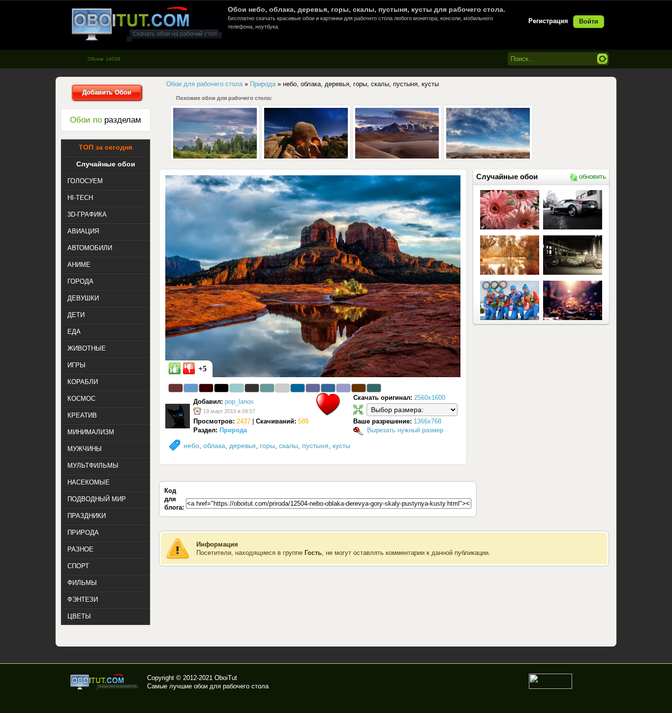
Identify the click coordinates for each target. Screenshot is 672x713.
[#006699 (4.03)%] (297, 388)
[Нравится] (175, 368)
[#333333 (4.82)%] (251, 388)
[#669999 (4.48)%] (267, 388)
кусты (341, 446)
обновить (592, 176)
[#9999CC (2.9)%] (343, 388)
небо (191, 446)
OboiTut (225, 677)
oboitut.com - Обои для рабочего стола (146, 23)
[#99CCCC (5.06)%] (236, 388)
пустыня (315, 446)
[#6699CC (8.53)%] (190, 388)
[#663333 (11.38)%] (175, 388)
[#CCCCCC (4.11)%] (282, 388)
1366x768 (427, 421)
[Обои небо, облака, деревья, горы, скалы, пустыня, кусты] (312, 275)
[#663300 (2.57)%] (358, 388)
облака (214, 446)
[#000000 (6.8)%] (221, 388)
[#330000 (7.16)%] (206, 388)
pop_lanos (239, 401)
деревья (242, 446)
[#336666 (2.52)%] (374, 388)
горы (267, 446)
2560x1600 (429, 397)
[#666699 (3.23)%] (312, 388)
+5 (202, 368)
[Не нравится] (189, 368)
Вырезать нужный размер (405, 430)
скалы (288, 446)
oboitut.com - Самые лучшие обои (105, 682)
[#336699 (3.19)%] (328, 388)
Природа (233, 430)
